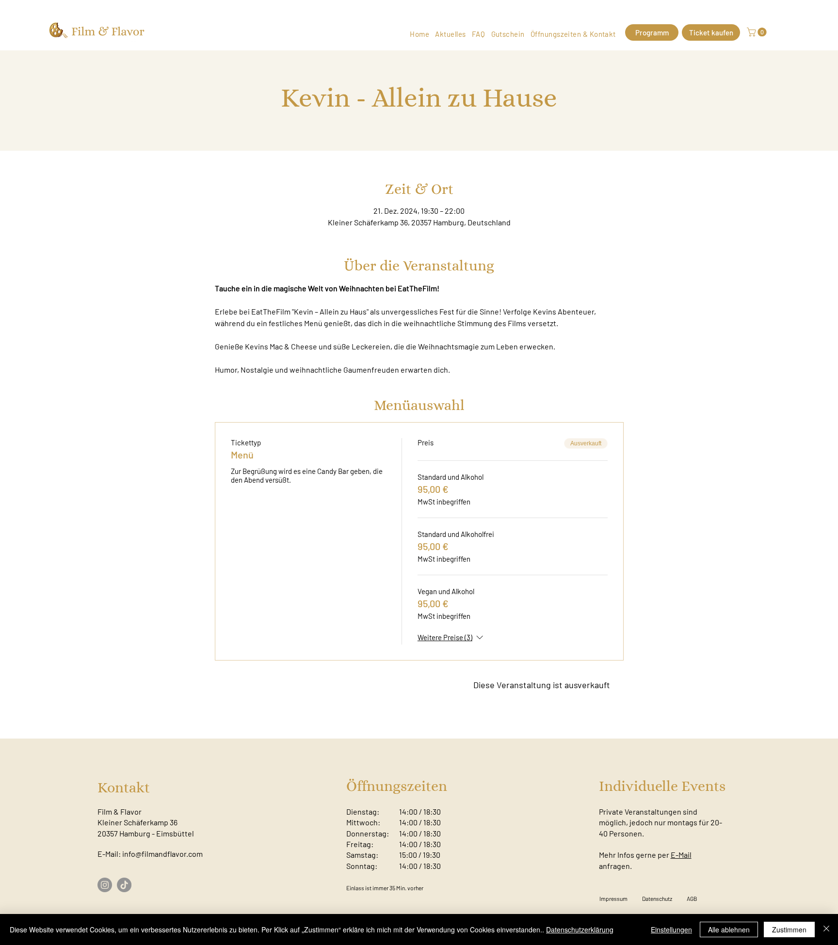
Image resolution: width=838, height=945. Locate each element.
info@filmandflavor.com (162, 853)
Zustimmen (789, 929)
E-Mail (681, 854)
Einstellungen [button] (671, 929)
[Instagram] (104, 885)
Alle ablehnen (729, 929)
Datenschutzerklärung (579, 929)
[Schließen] (826, 929)
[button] (758, 32)
